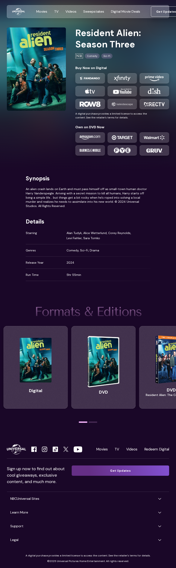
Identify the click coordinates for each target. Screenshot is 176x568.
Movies (102, 449)
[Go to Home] (18, 11)
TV (117, 449)
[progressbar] (83, 422)
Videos (131, 449)
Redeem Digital (156, 449)
